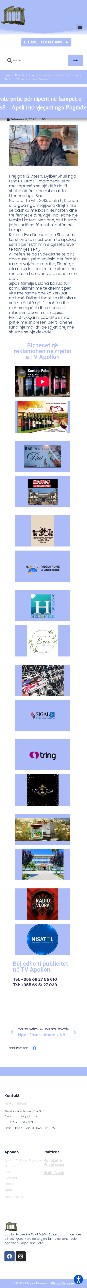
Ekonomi (10, 1178)
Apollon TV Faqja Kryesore (23, 1160)
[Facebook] (9, 1256)
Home (8, 75)
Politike (9, 1184)
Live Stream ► (46, 42)
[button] (79, 27)
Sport (8, 1190)
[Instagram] (21, 1256)
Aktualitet (11, 1166)
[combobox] (35, 60)
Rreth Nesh (12, 1197)
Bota (7, 1172)
